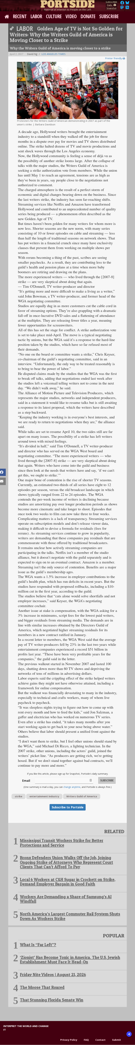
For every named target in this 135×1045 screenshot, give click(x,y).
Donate (88, 16)
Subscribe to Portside (67, 807)
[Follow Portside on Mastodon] (122, 8)
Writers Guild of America (81, 796)
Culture (54, 16)
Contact (100, 1039)
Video (71, 16)
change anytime (71, 787)
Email (26, 781)
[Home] (67, 3)
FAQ (86, 1039)
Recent (20, 16)
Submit (116, 1039)
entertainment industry (44, 796)
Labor (36, 16)
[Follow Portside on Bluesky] (127, 3)
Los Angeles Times (53, 54)
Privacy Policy (68, 1039)
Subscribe (109, 16)
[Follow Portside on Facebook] (122, 3)
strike (18, 796)
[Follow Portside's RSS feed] (127, 8)
